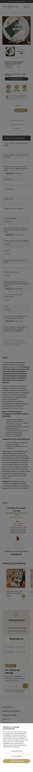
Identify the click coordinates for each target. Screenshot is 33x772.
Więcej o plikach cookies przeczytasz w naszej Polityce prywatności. (14, 746)
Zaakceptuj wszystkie (16, 761)
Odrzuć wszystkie (16, 751)
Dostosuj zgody (16, 756)
